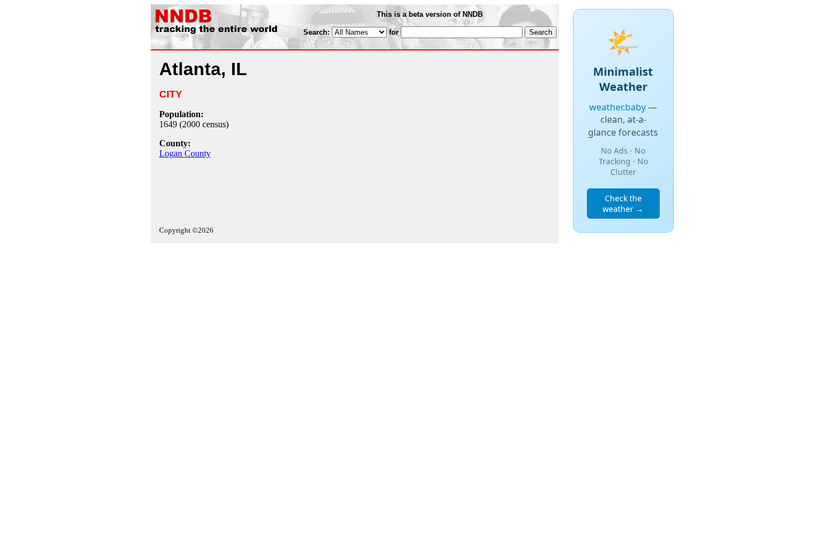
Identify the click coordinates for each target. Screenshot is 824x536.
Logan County (185, 153)
